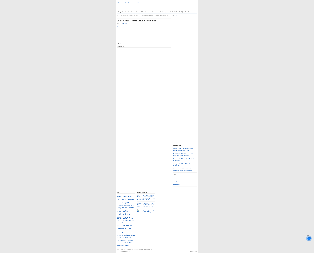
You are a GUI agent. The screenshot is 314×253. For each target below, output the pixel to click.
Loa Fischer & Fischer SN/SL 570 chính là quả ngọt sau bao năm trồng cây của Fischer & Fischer (143, 15)
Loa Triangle (130, 233)
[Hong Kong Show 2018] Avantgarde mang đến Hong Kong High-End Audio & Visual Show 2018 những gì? (146, 197)
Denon (130, 205)
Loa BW (128, 214)
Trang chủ (120, 12)
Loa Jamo (125, 223)
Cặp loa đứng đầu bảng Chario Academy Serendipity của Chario (148, 211)
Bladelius (127, 205)
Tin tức (190, 12)
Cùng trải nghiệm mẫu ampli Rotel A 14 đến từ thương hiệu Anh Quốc (148, 205)
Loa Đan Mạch (127, 237)
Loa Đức (119, 240)
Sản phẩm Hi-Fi (139, 12)
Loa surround (125, 231)
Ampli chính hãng (193, 250)
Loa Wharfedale (120, 235)
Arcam (118, 202)
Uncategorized (176, 184)
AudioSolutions (121, 205)
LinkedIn (147, 49)
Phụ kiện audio (182, 12)
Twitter (120, 49)
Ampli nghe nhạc (154, 12)
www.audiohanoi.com (128, 249)
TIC (125, 243)
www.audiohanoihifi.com (138, 249)
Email (164, 49)
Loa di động (122, 220)
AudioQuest (124, 203)
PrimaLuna (119, 242)
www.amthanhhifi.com (148, 249)
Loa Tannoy (123, 233)
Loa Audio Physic (120, 211)
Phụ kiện (129, 240)
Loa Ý (125, 235)
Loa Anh (130, 207)
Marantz (124, 240)
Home (118, 15)
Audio (146, 12)
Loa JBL (130, 223)
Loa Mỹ (125, 226)
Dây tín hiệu (122, 208)
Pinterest (156, 49)
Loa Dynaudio (129, 220)
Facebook (129, 49)
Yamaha (130, 243)
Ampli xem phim (164, 12)
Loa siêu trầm (126, 229)
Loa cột (126, 217)
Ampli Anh (119, 196)
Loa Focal (120, 223)
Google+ (138, 49)
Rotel (123, 242)
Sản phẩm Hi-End (129, 12)
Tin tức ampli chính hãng (125, 250)
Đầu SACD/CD (173, 12)
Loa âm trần (130, 235)
